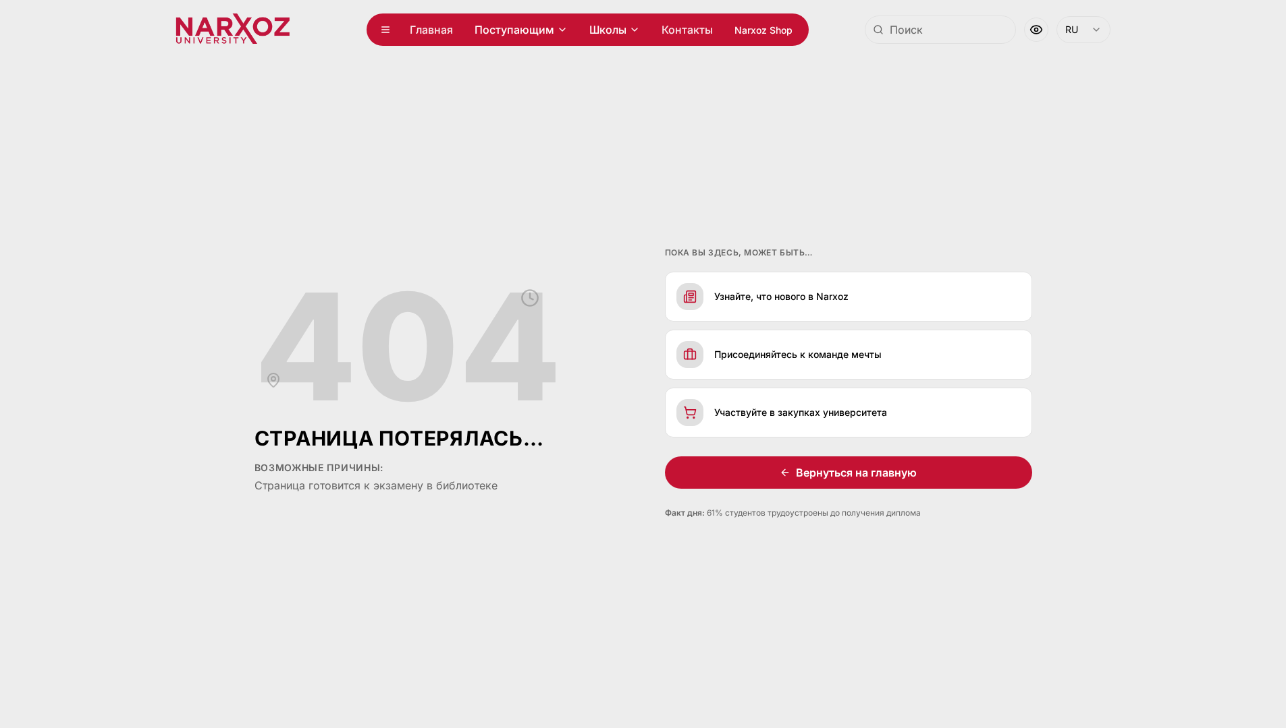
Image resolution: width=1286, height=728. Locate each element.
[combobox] (940, 30)
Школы (607, 29)
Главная (431, 29)
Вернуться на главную (856, 472)
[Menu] (385, 29)
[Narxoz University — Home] (233, 29)
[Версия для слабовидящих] (1036, 30)
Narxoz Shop (763, 30)
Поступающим (514, 29)
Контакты (687, 29)
